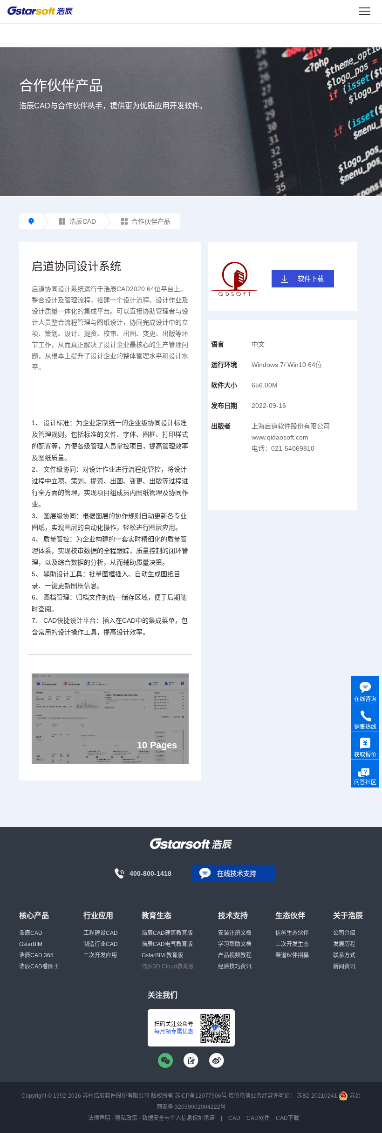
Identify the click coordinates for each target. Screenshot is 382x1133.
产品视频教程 (235, 955)
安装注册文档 (235, 933)
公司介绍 (344, 933)
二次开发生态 (292, 944)
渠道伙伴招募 (292, 955)
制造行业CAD (100, 944)
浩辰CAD (82, 221)
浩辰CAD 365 (36, 955)
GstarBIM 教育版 (162, 955)
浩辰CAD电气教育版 (167, 944)
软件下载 (311, 278)
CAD (234, 1118)
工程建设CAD (100, 933)
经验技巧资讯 (235, 966)
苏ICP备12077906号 (201, 1096)
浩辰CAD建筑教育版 (167, 933)
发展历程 (344, 944)
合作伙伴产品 (151, 221)
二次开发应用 (100, 955)
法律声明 (99, 1118)
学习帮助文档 (235, 944)
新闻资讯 (344, 966)
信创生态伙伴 (292, 933)
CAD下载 (287, 1118)
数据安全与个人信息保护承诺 (178, 1118)
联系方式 (344, 955)
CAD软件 (258, 1118)
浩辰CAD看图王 (39, 966)
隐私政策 (126, 1118)
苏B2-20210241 (317, 1096)
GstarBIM (30, 944)
